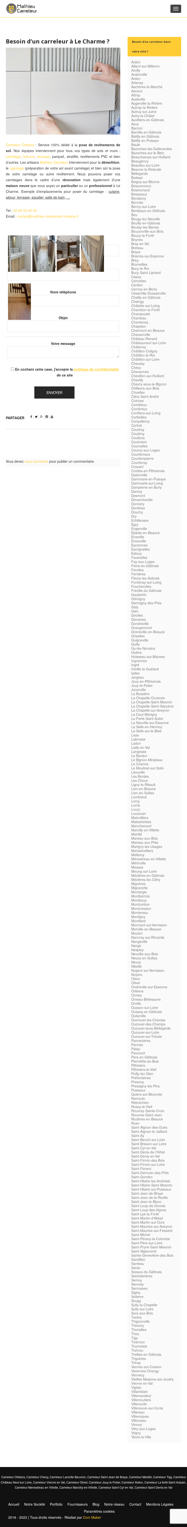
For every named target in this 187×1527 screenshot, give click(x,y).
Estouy (136, 553)
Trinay (136, 1362)
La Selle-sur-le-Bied (146, 730)
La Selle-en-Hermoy (146, 726)
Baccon (137, 128)
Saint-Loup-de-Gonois (148, 1205)
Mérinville (138, 863)
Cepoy (136, 276)
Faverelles (139, 557)
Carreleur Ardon (132, 1482)
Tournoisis (139, 1346)
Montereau (139, 912)
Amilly (135, 70)
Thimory (137, 1325)
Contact (135, 1504)
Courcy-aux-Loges (145, 450)
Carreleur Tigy (162, 1477)
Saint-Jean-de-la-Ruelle (149, 1197)
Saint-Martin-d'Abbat (147, 1218)
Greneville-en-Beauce (148, 631)
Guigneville (139, 640)
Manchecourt (141, 825)
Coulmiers (139, 441)
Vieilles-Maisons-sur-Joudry (152, 1379)
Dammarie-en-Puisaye (148, 479)
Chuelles (138, 392)
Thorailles (138, 1329)
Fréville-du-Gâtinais (146, 590)
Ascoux (136, 90)
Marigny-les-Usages (146, 846)
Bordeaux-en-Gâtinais (148, 210)
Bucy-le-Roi (140, 268)
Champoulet (140, 313)
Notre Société (34, 1504)
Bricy (135, 260)
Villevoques (140, 1416)
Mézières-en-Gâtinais (147, 875)
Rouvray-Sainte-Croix (147, 1110)
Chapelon (138, 326)
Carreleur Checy (37, 1477)
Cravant (137, 466)
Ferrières (138, 574)
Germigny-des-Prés (146, 602)
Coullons (138, 437)
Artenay (137, 82)
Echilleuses (140, 520)
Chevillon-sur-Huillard (147, 375)
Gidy (134, 607)
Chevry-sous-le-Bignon (149, 384)
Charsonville (140, 334)
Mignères (138, 883)
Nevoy (136, 962)
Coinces (137, 400)
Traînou (137, 1350)
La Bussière (140, 693)
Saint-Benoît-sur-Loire (148, 1139)
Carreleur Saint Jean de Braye (107, 1477)
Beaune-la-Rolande (146, 169)
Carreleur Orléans (20, 144)
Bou (134, 214)
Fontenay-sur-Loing (146, 582)
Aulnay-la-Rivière (144, 107)
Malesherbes (141, 821)
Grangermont (141, 627)
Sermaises (139, 1288)
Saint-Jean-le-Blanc (146, 1201)
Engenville (139, 528)
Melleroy (137, 854)
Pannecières (140, 1040)
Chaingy (137, 301)
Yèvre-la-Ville (141, 1436)
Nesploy (137, 949)
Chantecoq (139, 322)
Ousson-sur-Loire (144, 1007)
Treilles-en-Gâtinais (146, 1354)
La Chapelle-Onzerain (148, 697)
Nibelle (136, 966)
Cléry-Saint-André (145, 396)
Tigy (134, 1337)
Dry (134, 516)
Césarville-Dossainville (148, 293)
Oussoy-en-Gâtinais (146, 1011)
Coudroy (137, 433)
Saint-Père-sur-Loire (146, 1242)
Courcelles (139, 446)
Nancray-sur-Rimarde (147, 937)
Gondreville (140, 623)
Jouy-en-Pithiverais (146, 681)
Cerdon (137, 284)
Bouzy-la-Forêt (142, 235)
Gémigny (138, 598)
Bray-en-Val (140, 243)
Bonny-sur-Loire (143, 206)
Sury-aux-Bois (142, 1313)
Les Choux (139, 780)
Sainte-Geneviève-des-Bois (152, 1255)
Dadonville (139, 474)
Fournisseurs (77, 1504)
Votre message (63, 343)
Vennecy (137, 1375)
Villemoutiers (141, 1399)
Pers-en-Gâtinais (144, 1057)
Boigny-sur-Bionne (145, 181)
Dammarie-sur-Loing (147, 483)
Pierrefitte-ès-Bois (145, 1061)
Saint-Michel (140, 1234)
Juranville (138, 689)
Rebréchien (140, 1102)
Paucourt (138, 1052)
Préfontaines (141, 1077)
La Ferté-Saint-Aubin (147, 718)
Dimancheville (142, 499)
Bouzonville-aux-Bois (147, 231)
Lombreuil (139, 796)
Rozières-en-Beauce (147, 1119)
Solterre (137, 1296)
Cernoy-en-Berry (144, 289)
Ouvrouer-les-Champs (148, 1019)
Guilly (135, 644)
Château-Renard (144, 338)
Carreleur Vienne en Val (49, 1482)
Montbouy (139, 900)
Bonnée (137, 202)
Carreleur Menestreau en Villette (36, 1487)
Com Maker (92, 1517)
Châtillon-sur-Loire (145, 359)
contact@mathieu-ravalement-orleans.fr (48, 216)
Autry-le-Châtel (142, 115)
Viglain (136, 1387)
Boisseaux (139, 194)
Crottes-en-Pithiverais (148, 470)
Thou (135, 1333)
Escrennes (139, 545)
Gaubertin (139, 594)
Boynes (137, 239)
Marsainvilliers (142, 850)
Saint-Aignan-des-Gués (149, 1127)
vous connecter (36, 461)
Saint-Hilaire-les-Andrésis (150, 1180)
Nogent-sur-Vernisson (147, 970)
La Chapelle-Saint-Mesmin (151, 702)
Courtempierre (142, 458)
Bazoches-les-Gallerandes (151, 148)
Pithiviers (138, 1065)
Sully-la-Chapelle (144, 1304)
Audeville (138, 99)
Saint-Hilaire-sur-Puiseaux (151, 1189)
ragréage (17, 168)
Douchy (137, 512)
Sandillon (138, 1259)
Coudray (137, 429)
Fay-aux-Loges (143, 561)
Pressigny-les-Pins (145, 1085)
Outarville (138, 1015)
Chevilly (137, 379)
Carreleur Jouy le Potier (104, 1482)
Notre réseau (114, 1504)
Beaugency (140, 161)
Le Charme (140, 763)
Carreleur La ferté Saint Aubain (165, 1482)
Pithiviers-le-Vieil (143, 1069)
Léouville (138, 772)
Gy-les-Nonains (143, 648)
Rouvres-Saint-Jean (146, 1114)
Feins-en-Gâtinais (145, 565)
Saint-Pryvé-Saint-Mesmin (151, 1247)
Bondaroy (138, 198)
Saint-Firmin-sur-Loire (148, 1164)
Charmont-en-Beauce (148, 330)
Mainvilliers (139, 817)
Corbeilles (139, 417)
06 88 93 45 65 (25, 210)
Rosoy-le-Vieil (141, 1106)
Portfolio (56, 1504)
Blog (96, 1504)
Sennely (137, 1284)
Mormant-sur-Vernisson (149, 924)
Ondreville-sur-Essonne (149, 986)
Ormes (136, 995)
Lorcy (135, 801)
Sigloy (135, 1292)
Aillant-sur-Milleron (145, 66)
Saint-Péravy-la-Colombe (150, 1238)
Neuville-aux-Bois (144, 953)
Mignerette (139, 887)
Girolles (137, 615)
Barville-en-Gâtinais (146, 132)
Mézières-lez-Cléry (145, 879)
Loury (135, 809)
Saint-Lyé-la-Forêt (145, 1213)
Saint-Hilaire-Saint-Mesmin (151, 1185)
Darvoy (136, 491)
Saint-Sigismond (143, 1251)
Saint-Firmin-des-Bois (148, 1160)
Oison (135, 978)
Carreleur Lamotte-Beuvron (68, 1477)
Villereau (138, 1412)
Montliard (138, 920)
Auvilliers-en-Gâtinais (147, 119)
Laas (135, 735)
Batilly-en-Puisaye (145, 140)
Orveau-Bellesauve (146, 999)
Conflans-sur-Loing (145, 412)
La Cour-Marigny (144, 714)
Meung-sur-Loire (144, 871)
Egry (134, 524)
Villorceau (138, 1420)
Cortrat (136, 425)
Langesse (138, 751)
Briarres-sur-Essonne (147, 256)
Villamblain (139, 1391)
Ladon (136, 743)
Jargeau (137, 677)
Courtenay (139, 462)
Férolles (137, 569)
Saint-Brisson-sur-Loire (149, 1143)
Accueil (13, 1504)
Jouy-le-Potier (142, 685)
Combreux (139, 408)
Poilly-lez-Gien (142, 1073)
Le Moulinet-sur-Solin (147, 768)
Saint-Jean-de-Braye (147, 1193)
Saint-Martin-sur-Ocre (148, 1222)
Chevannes (140, 371)
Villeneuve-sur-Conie (147, 1408)
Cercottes (138, 280)
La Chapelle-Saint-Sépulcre (152, 706)
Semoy (136, 1280)
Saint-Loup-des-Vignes (148, 1209)
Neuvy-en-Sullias (144, 957)
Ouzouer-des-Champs (148, 1024)
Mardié (136, 834)
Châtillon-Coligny (144, 351)
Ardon (135, 62)
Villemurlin (139, 1403)
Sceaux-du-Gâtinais (146, 1271)
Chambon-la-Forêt (145, 309)
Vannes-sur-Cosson (146, 1366)
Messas (137, 867)
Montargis (139, 891)
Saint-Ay (137, 1135)
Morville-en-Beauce (146, 929)
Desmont (138, 495)
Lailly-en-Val (140, 747)
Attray (135, 95)
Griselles (138, 635)
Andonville (139, 74)
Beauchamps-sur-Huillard (150, 156)
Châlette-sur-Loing (145, 305)
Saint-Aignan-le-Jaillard (149, 1131)
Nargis (136, 945)
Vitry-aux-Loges (143, 1428)
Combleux (139, 404)
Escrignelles (140, 549)
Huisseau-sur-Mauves (148, 656)
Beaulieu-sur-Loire (145, 165)
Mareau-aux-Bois (144, 838)
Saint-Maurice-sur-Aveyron (151, 1226)
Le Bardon (139, 755)
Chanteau (138, 318)
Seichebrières (141, 1275)
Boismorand (140, 190)
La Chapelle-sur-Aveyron (150, 710)
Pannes (137, 1044)
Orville (136, 1003)
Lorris (135, 805)
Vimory (136, 1424)
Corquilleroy (140, 421)
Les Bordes (140, 776)
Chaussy (138, 363)
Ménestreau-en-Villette (148, 858)
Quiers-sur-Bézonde (146, 1094)
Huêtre (136, 652)
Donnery (137, 503)
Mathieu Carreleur (54, 162)
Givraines (138, 619)
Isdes (135, 673)
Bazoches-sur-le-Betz (147, 152)
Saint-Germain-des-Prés (150, 1172)
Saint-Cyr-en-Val (143, 1147)
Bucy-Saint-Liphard (146, 272)
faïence (28, 156)
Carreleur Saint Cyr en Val (116, 1487)
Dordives (138, 507)
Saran (135, 1267)
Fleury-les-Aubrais (145, 578)
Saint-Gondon (142, 1176)
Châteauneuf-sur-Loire (148, 342)
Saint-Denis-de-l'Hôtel (148, 1152)
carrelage (13, 156)
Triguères (138, 1358)
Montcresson (141, 908)
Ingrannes (139, 660)
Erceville (137, 536)
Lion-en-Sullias (142, 792)
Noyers (136, 974)
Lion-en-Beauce (143, 788)
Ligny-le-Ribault (143, 784)
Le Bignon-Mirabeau (147, 759)
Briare (135, 251)
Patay (135, 1048)
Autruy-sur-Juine (144, 111)
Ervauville (138, 540)
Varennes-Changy (145, 1370)
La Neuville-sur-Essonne (150, 722)
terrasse (43, 156)
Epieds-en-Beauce (145, 532)
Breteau (137, 247)
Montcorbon (140, 904)
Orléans (137, 991)
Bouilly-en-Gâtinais (145, 223)
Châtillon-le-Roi (143, 355)
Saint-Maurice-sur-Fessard (151, 1230)
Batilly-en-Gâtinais (145, 136)
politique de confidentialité (96, 369)
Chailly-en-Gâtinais (145, 297)
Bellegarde (139, 173)
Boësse (137, 177)
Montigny (138, 916)
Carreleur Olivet (76, 1482)
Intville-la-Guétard (145, 668)
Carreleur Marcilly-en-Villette (78, 1487)
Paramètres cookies (99, 1511)
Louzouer (138, 813)
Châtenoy (138, 346)
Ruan (135, 1123)
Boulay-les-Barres (145, 227)
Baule (135, 144)
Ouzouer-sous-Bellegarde (151, 1028)
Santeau (137, 1263)
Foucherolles (141, 586)
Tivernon (138, 1341)
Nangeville (139, 941)
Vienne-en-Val (142, 1383)
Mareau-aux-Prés (144, 842)
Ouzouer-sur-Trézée (146, 1036)
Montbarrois (140, 896)
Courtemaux (140, 454)
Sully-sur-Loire (142, 1308)
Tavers (136, 1317)
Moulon (137, 933)
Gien (135, 611)
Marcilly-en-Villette (145, 829)
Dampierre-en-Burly (146, 487)
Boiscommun (141, 185)
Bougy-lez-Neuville (145, 218)
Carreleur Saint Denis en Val (153, 1487)
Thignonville (140, 1321)
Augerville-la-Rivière (146, 103)
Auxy (135, 123)
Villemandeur (141, 1395)
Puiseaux (138, 1090)
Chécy (136, 367)
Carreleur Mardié (140, 1477)
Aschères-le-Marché (146, 86)
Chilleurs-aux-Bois (145, 388)
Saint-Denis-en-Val (145, 1156)
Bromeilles (139, 264)
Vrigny (136, 1432)
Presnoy (137, 1081)
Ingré (135, 664)
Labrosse (138, 739)
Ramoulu (138, 1098)
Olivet (135, 982)
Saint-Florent (141, 1168)
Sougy (136, 1300)
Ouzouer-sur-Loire (145, 1032)
